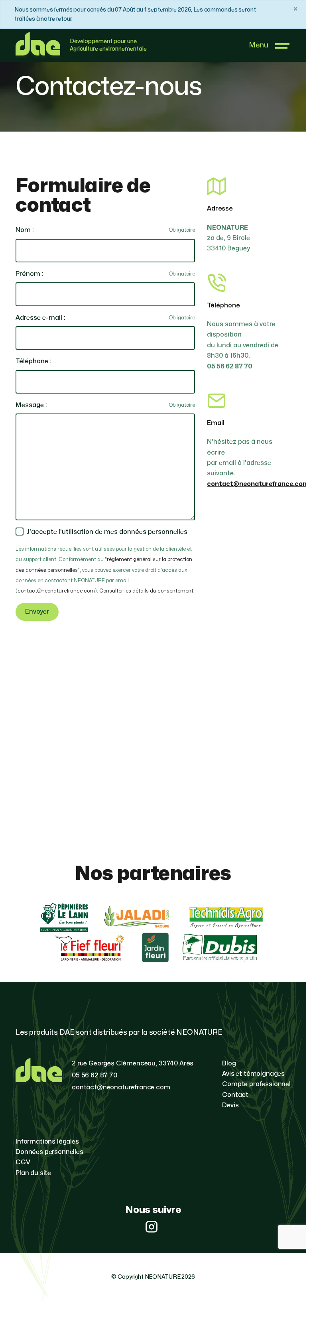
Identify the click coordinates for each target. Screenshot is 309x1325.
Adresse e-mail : (40, 318)
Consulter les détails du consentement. (147, 591)
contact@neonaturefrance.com (56, 591)
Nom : (25, 230)
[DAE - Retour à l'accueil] (43, 45)
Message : (31, 405)
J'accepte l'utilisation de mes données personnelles (107, 532)
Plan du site (33, 1173)
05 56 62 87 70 (94, 1075)
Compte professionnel (256, 1084)
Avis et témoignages (253, 1074)
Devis (230, 1105)
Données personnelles (49, 1152)
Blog (229, 1063)
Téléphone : (33, 361)
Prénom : (29, 274)
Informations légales (47, 1141)
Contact (235, 1095)
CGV (23, 1162)
